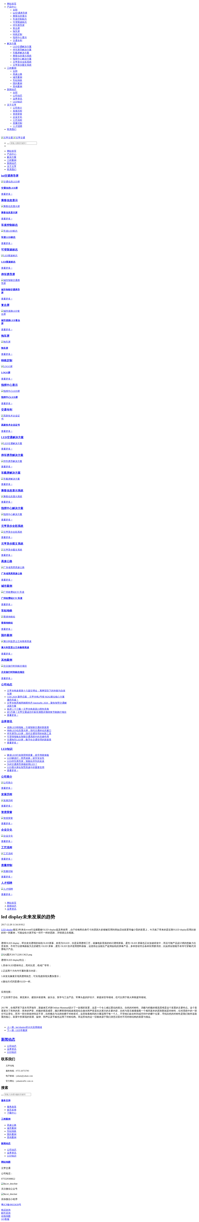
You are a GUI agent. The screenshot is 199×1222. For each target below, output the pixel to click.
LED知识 (7, 748)
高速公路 (6, 561)
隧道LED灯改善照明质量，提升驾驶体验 (28, 755)
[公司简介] (7, 782)
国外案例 (6, 635)
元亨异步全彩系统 (12, 526)
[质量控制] (7, 871)
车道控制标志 (9, 224)
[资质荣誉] (7, 818)
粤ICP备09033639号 (11, 1204)
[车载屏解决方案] (10, 479)
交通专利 (6, 409)
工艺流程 (6, 847)
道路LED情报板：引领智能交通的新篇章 (28, 727)
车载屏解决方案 (11, 472)
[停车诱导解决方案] (11, 461)
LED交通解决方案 (12, 437)
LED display (7, 929)
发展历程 (6, 794)
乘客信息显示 (9, 200)
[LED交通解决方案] (11, 443)
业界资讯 (6, 721)
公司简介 (6, 776)
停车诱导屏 (8, 274)
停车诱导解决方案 (12, 455)
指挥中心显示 (9, 384)
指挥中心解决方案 (12, 508)
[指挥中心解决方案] (11, 514)
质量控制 (6, 865)
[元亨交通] (13, 137)
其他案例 (6, 659)
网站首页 (11, 3)
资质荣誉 (6, 812)
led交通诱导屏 (10, 175)
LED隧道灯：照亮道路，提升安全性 (25, 758)
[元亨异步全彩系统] (11, 532)
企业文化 (6, 829)
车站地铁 (6, 610)
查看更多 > (6, 194)
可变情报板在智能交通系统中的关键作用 (28, 736)
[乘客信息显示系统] (11, 496)
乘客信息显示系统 (12, 490)
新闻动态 (11, 906)
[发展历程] (7, 800)
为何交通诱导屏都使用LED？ (22, 764)
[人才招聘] (7, 889)
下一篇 (17, 1030)
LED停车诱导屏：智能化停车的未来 (25, 761)
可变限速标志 (9, 249)
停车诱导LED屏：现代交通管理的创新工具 (29, 733)
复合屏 (5, 305)
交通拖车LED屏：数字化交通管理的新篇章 (29, 739)
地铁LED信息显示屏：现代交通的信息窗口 (29, 730)
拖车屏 (5, 335)
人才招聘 (6, 882)
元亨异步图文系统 (12, 543)
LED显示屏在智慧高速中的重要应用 (25, 767)
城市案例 (6, 585)
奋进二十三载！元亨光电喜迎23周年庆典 (28, 709)
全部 (15, 10)
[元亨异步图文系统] (11, 550)
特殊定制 (6, 360)
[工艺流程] (7, 853)
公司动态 (6, 684)
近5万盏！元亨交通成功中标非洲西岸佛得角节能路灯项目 (36, 712)
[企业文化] (7, 836)
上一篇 (24, 1027)
